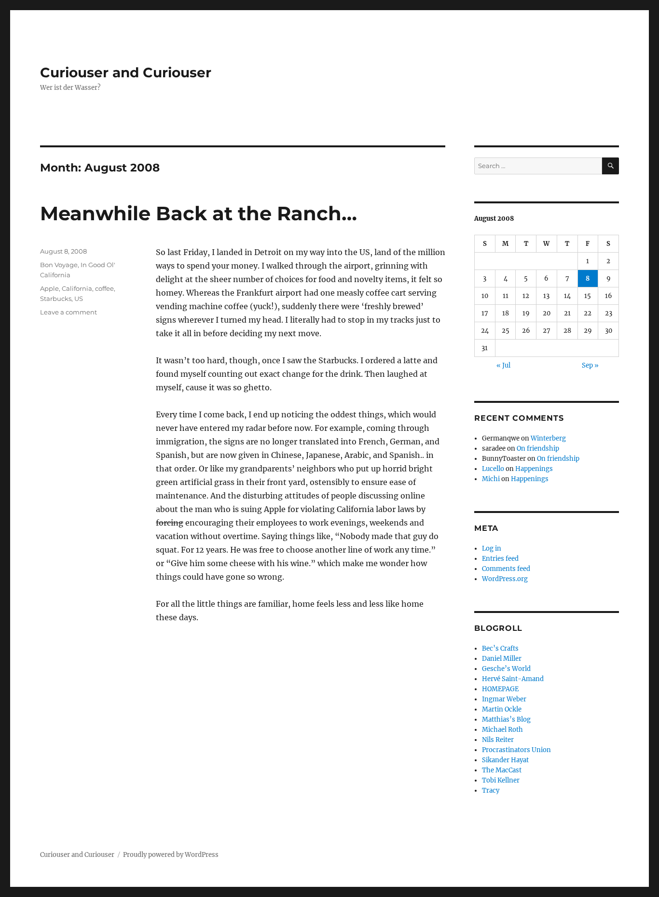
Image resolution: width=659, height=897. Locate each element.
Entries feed (500, 559)
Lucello (493, 469)
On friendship (538, 448)
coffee (104, 288)
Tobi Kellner (501, 780)
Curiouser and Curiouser (125, 72)
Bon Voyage (59, 265)
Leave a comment (68, 312)
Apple (49, 288)
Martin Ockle (502, 709)
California (77, 288)
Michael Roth (502, 730)
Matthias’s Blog (506, 719)
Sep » (590, 365)
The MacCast (502, 770)
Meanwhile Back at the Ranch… (198, 213)
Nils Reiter (498, 740)
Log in (491, 548)
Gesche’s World (506, 669)
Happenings (534, 469)
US (78, 298)
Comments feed (506, 569)
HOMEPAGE (500, 689)
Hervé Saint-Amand (513, 679)
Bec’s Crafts (500, 648)
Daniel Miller (502, 659)
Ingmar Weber (504, 699)
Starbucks (55, 298)
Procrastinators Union (516, 750)
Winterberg (548, 438)
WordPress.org (505, 579)
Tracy (490, 790)
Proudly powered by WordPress (171, 855)
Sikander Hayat (505, 760)
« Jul (503, 365)
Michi (491, 479)
